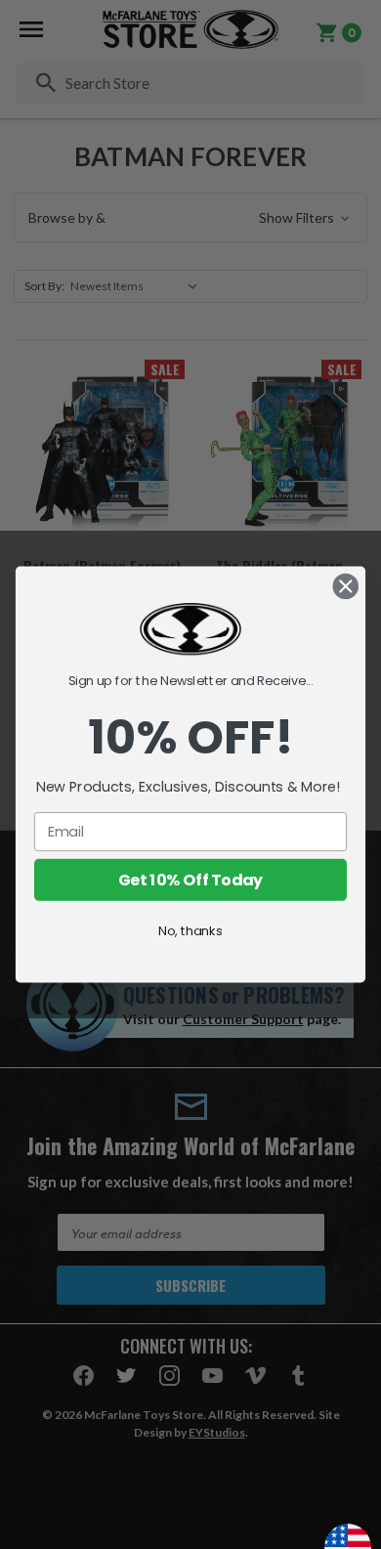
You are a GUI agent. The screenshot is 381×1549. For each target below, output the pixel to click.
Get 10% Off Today (191, 879)
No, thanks (190, 930)
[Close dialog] (346, 586)
